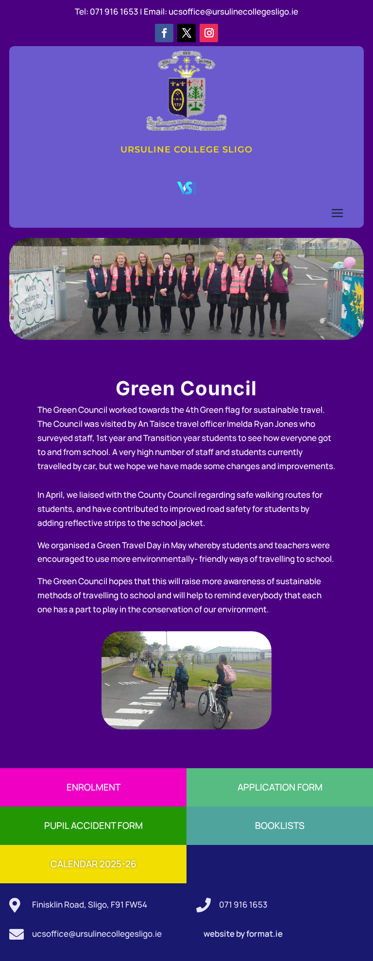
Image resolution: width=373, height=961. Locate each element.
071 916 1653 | (117, 11)
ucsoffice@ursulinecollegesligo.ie (233, 11)
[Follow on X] (186, 33)
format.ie (264, 933)
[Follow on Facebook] (164, 33)
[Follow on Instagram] (209, 33)
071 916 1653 (243, 904)
